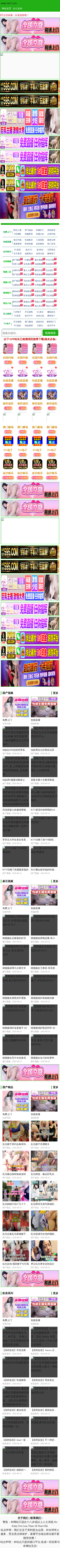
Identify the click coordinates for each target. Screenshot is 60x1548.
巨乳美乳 (50, 281)
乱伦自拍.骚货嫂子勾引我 (15, 1264)
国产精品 (16, 281)
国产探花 (16, 274)
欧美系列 (50, 264)
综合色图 (50, 295)
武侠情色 (16, 306)
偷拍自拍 (16, 291)
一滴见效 (8, 408)
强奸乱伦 (39, 281)
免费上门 (8, 362)
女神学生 (16, 270)
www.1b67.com (9, 3)
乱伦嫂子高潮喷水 (40, 1144)
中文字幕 (50, 260)
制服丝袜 (39, 291)
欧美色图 (28, 295)
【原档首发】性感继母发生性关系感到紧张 (24, 1380)
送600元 (8, 431)
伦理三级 (16, 264)
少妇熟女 (50, 291)
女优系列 (28, 264)
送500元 (8, 454)
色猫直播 (35, 720)
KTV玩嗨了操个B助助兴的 (44, 840)
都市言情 (16, 302)
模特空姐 (39, 270)
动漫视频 (39, 264)
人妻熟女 (16, 285)
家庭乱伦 (28, 302)
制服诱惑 (50, 285)
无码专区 (28, 281)
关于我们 (23, 1518)
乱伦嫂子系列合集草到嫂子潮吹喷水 (21, 1144)
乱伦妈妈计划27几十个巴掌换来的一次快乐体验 (27, 1204)
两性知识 (28, 306)
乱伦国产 (50, 270)
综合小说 (50, 306)
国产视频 (16, 260)
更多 (55, 693)
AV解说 (27, 260)
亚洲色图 (16, 295)
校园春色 (50, 302)
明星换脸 (39, 274)
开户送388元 (8, 477)
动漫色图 (39, 295)
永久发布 (17, 8)
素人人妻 (28, 270)
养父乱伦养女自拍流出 (42, 1264)
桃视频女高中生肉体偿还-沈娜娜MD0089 (23, 1058)
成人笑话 (39, 306)
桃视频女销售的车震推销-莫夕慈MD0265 (23, 998)
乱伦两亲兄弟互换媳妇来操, (45, 1204)
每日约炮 (8, 385)
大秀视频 (39, 285)
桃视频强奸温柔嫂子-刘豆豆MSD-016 (21, 1028)
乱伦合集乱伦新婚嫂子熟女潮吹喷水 (21, 1234)
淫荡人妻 (39, 302)
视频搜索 (50, 333)
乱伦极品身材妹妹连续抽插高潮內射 (21, 1174)
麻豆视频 (39, 260)
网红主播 (28, 274)
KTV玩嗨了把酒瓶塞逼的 (15, 869)
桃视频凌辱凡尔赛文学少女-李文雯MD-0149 (25, 968)
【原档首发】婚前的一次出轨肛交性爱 (22, 1470)
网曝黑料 (50, 274)
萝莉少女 (28, 285)
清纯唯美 (28, 291)
